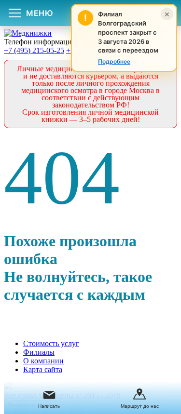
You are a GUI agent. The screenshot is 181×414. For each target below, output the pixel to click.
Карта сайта (42, 369)
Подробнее (114, 61)
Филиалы (39, 352)
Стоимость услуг (51, 343)
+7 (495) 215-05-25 (34, 50)
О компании (43, 361)
